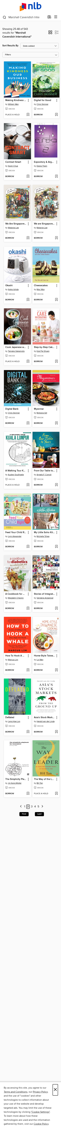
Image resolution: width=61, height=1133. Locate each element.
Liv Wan (40, 659)
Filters (8, 54)
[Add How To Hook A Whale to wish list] (28, 670)
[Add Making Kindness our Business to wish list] (28, 115)
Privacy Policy (40, 1091)
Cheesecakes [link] (41, 285)
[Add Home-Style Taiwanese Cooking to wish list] (56, 670)
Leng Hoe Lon (14, 721)
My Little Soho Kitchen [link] (44, 532)
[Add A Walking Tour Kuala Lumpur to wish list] (28, 485)
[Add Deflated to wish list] (28, 732)
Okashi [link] (9, 285)
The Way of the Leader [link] (44, 779)
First (24, 814)
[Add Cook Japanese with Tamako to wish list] (28, 362)
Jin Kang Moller (14, 783)
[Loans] (49, 17)
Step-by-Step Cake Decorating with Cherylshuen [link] (44, 347)
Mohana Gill (42, 413)
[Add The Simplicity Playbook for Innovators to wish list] (28, 794)
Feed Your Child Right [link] (16, 532)
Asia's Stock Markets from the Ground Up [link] (44, 717)
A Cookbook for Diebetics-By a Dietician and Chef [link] (16, 594)
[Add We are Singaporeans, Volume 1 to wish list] (56, 238)
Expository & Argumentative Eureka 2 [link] (44, 162)
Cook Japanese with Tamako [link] (16, 347)
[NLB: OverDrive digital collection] (30, 7)
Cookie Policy (41, 1123)
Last (39, 814)
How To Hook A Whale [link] (16, 655)
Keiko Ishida (13, 289)
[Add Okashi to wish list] (28, 300)
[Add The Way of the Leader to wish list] (56, 794)
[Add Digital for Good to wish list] (56, 115)
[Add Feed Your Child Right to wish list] (28, 547)
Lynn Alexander (14, 536)
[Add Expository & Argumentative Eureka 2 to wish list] (56, 177)
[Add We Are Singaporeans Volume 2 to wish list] (28, 238)
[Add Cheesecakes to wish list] (56, 300)
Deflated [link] (9, 717)
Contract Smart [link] (13, 162)
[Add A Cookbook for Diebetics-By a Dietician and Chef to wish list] (28, 608)
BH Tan (40, 783)
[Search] (4, 17)
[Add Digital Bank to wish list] (28, 423)
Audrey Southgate (16, 474)
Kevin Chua (13, 166)
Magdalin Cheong (15, 598)
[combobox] (24, 17)
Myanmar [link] (39, 409)
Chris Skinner (42, 104)
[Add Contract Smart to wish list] (28, 177)
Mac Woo (41, 289)
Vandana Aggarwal (45, 598)
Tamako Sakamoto (16, 351)
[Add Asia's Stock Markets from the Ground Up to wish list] (56, 732)
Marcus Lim (13, 659)
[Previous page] (21, 806)
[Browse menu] (56, 17)
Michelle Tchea (43, 536)
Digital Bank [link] (11, 409)
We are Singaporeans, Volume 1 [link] (44, 223)
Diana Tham (42, 166)
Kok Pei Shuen (43, 351)
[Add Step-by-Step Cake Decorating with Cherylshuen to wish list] (56, 362)
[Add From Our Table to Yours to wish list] (56, 485)
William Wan (13, 104)
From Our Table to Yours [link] (44, 470)
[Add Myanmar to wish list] (56, 423)
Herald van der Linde (46, 721)
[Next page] (42, 806)
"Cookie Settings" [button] (40, 1112)
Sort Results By (10, 45)
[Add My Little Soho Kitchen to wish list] (56, 547)
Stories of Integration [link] (44, 594)
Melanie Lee (13, 228)
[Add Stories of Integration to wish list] (56, 608)
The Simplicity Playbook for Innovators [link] (16, 779)
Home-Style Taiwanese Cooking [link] (44, 655)
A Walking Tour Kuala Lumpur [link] (16, 470)
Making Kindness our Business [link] (16, 100)
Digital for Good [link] (42, 100)
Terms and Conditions (15, 1091)
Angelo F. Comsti (44, 474)
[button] (50, 33)
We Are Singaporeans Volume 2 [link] (16, 223)
